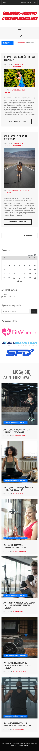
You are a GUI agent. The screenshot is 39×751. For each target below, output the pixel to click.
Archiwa (4, 294)
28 (19, 278)
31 (35, 278)
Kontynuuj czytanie (17, 121)
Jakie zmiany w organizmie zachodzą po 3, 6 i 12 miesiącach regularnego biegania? (20, 605)
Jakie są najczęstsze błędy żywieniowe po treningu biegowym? (19, 488)
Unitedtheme (23, 745)
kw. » (21, 281)
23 (30, 274)
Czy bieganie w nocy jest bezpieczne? (16, 137)
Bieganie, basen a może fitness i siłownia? (19, 58)
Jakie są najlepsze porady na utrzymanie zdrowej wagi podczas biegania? (17, 665)
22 (25, 274)
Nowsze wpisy (29, 235)
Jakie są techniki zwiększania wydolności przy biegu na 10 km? (17, 724)
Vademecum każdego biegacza (15, 422)
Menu (4, 2)
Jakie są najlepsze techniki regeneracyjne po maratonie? (15, 546)
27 (14, 278)
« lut (17, 281)
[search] (21, 36)
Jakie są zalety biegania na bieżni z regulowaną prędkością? (18, 430)
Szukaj (34, 311)
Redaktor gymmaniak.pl (14, 66)
